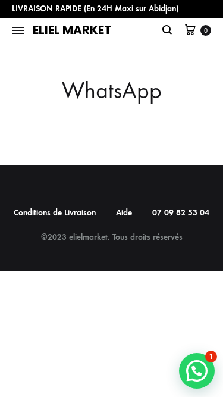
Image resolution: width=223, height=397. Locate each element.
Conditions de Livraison (55, 213)
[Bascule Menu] (18, 30)
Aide (124, 213)
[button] (197, 371)
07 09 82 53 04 (180, 213)
